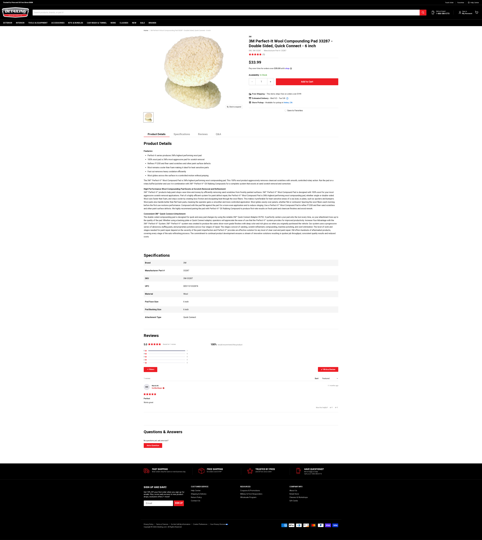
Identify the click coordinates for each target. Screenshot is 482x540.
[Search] (423, 12)
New (134, 23)
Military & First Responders (251, 494)
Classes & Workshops (298, 497)
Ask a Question (154, 446)
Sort (317, 378)
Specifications (182, 134)
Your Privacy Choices (217, 524)
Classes (124, 23)
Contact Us (195, 501)
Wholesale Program (248, 497)
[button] (257, 54)
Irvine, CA (288, 102)
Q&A (218, 134)
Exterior (7, 23)
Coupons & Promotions (250, 490)
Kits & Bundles (75, 23)
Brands (152, 23)
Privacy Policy (148, 524)
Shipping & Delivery (198, 494)
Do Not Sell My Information (180, 524)
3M (250, 37)
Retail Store (294, 494)
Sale (142, 23)
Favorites (460, 3)
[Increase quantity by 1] (270, 81)
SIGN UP (179, 503)
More (113, 23)
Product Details (157, 134)
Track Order (449, 3)
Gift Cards (293, 501)
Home (146, 30)
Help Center (474, 3)
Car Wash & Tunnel (97, 23)
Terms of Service (162, 524)
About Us (293, 490)
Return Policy (196, 497)
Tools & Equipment (38, 23)
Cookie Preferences (200, 524)
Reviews (203, 134)
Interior (20, 23)
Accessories (57, 23)
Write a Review (330, 370)
